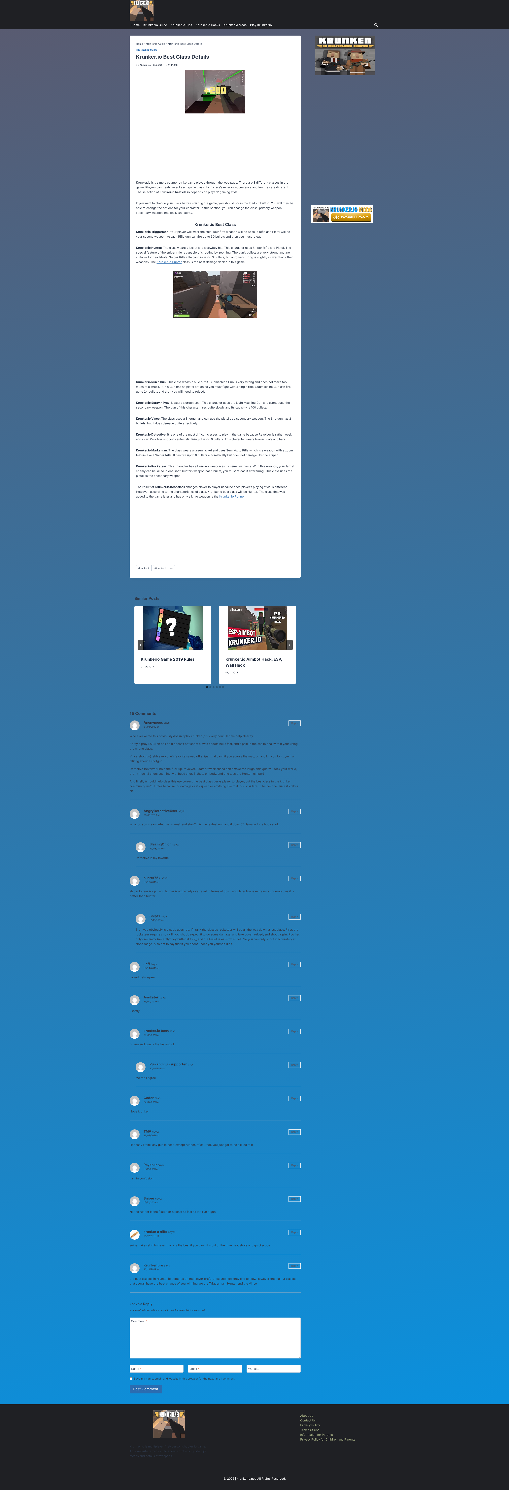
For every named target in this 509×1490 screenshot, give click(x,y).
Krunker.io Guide (155, 25)
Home (135, 25)
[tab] (207, 687)
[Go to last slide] (141, 645)
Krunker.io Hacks (208, 25)
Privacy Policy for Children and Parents (327, 1439)
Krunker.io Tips (181, 25)
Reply (294, 723)
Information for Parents (316, 1435)
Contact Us (308, 1420)
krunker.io (144, 568)
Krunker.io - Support (151, 64)
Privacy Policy (310, 1425)
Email (194, 1369)
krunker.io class (163, 568)
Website (253, 1369)
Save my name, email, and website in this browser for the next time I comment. (184, 1378)
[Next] (289, 645)
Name (136, 1369)
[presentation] (172, 628)
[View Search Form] (376, 25)
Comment (139, 1321)
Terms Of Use (310, 1430)
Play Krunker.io (261, 25)
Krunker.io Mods (235, 25)
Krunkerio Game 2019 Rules (167, 659)
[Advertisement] (215, 147)
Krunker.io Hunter (169, 262)
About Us (306, 1415)
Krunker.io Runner (232, 496)
